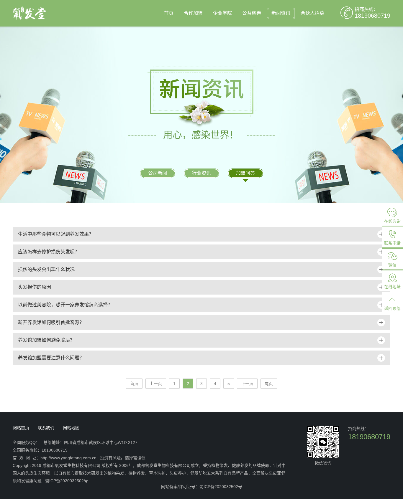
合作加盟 (193, 13)
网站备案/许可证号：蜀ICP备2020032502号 (201, 486)
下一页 (247, 383)
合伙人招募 (312, 13)
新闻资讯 (280, 13)
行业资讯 (201, 173)
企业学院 (222, 13)
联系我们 (46, 427)
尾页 (269, 383)
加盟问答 (245, 173)
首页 (168, 13)
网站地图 (71, 427)
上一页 (156, 383)
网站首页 (21, 427)
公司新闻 (157, 173)
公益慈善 (251, 13)
